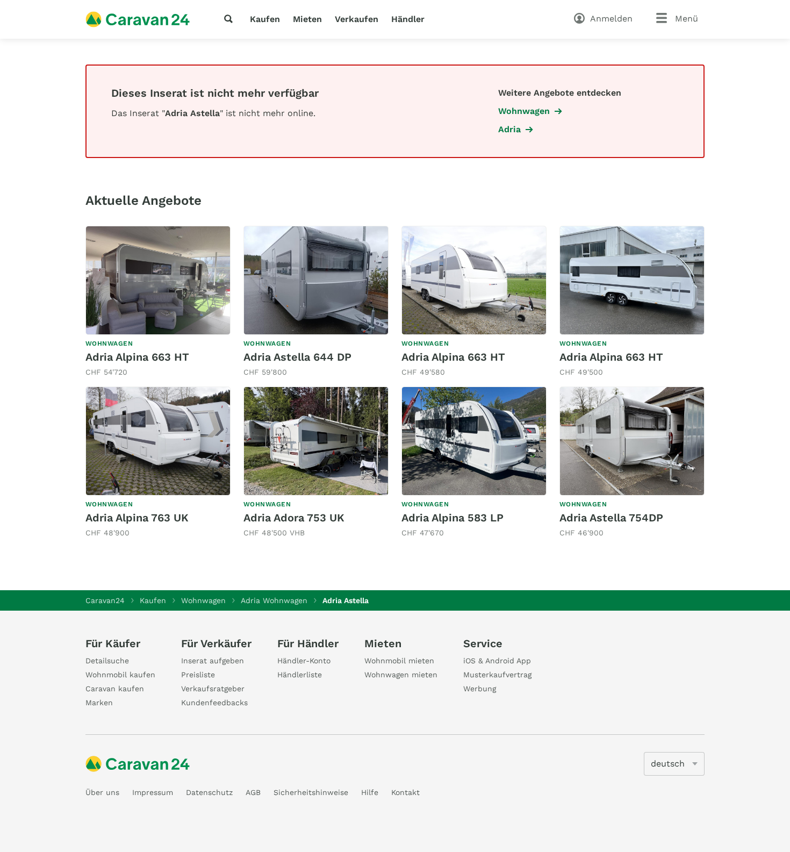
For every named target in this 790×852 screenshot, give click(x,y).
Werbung (479, 688)
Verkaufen (356, 19)
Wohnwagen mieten (400, 674)
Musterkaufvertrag (497, 674)
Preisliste (198, 674)
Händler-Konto (304, 660)
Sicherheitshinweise (311, 792)
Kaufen (265, 19)
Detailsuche (107, 660)
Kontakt (405, 792)
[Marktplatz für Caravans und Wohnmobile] (137, 19)
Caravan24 (105, 600)
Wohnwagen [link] (524, 111)
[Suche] (230, 18)
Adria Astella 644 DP (297, 356)
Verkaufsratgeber (213, 688)
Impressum (152, 792)
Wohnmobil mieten (399, 660)
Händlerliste (299, 674)
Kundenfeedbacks (214, 702)
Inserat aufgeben (212, 660)
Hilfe (369, 792)
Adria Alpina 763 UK (137, 517)
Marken (99, 702)
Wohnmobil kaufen (120, 674)
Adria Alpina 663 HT (137, 356)
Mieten (307, 19)
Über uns (102, 792)
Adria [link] (509, 129)
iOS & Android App (497, 660)
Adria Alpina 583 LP (452, 517)
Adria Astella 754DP (611, 517)
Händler (408, 19)
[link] (158, 302)
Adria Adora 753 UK (293, 517)
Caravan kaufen (114, 688)
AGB (253, 792)
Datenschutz (209, 792)
